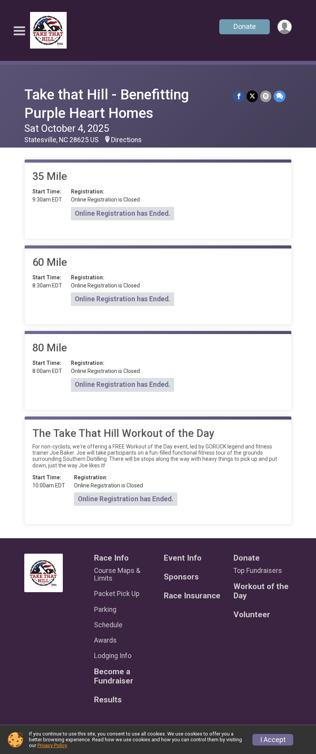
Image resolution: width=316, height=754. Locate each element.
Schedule (108, 625)
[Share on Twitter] (252, 96)
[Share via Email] (265, 96)
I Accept (273, 740)
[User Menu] (284, 27)
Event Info (183, 558)
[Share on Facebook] (238, 96)
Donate (245, 26)
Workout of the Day (261, 591)
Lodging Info (112, 656)
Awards (105, 640)
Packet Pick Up (117, 594)
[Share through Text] (280, 96)
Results (108, 699)
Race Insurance (192, 595)
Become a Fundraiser (113, 676)
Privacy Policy (52, 745)
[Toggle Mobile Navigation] (19, 31)
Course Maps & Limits (117, 574)
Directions (126, 140)
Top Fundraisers (258, 570)
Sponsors (181, 577)
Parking (105, 609)
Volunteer (252, 614)
